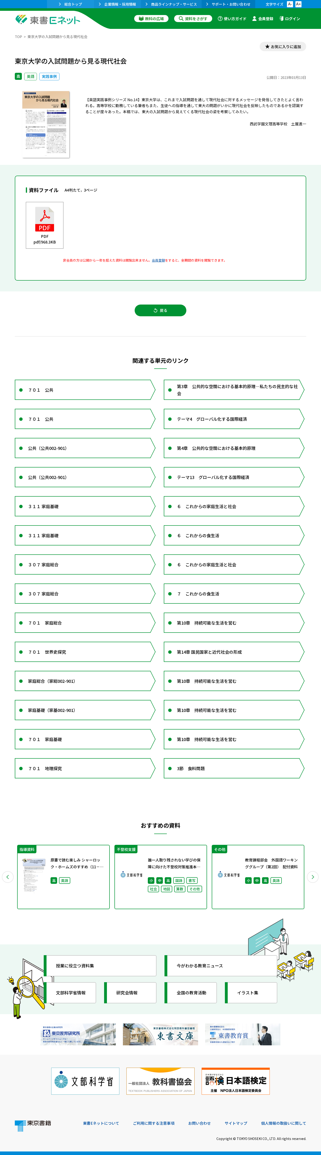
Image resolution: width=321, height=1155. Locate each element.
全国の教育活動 (191, 992)
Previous (8, 877)
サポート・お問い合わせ (231, 4)
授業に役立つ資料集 (75, 965)
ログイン (292, 18)
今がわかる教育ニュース (200, 965)
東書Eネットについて (101, 1123)
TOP (18, 36)
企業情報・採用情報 (120, 4)
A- (290, 4)
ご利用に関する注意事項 (153, 1123)
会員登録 (265, 18)
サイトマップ (236, 1123)
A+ (298, 4)
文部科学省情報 (71, 992)
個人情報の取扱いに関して (283, 1123)
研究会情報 (126, 992)
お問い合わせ (199, 1123)
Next (313, 877)
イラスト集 (247, 992)
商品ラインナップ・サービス (174, 4)
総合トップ (73, 4)
